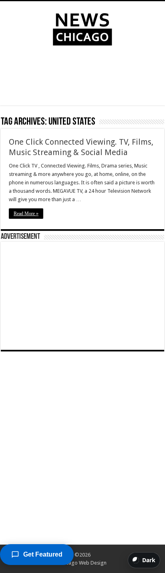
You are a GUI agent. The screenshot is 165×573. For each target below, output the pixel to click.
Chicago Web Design (83, 563)
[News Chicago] (82, 27)
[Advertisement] (82, 77)
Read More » (26, 213)
